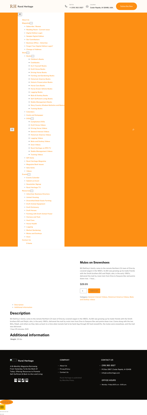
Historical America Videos (118, 297)
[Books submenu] (32, 56)
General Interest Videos (97, 297)
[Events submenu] (28, 174)
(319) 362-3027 (108, 365)
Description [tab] (18, 305)
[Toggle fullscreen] (3, 411)
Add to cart (94, 291)
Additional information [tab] (23, 307)
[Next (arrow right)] (3, 414)
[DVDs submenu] (32, 118)
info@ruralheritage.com (111, 373)
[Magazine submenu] (31, 23)
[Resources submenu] (31, 191)
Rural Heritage (25, 6)
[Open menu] (12, 129)
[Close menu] (20, 14)
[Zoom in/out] (1, 411)
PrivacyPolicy (65, 369)
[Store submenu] (27, 53)
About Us (63, 366)
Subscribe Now (126, 6)
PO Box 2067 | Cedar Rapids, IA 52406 (116, 369)
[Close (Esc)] (7, 411)
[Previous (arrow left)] (1, 414)
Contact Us (64, 372)
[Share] (5, 411)
